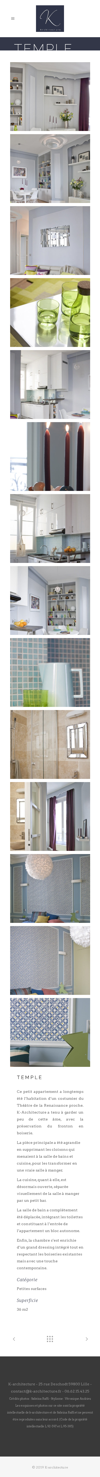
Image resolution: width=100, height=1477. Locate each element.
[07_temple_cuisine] (50, 528)
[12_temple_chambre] (50, 888)
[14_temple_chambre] (50, 1032)
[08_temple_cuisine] (50, 600)
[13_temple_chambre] (50, 960)
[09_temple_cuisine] (50, 672)
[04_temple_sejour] (50, 312)
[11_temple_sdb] (50, 816)
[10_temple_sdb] (50, 744)
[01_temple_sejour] (50, 96)
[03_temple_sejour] (50, 240)
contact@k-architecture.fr (36, 1391)
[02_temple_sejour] (50, 168)
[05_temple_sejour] (50, 384)
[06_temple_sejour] (50, 456)
